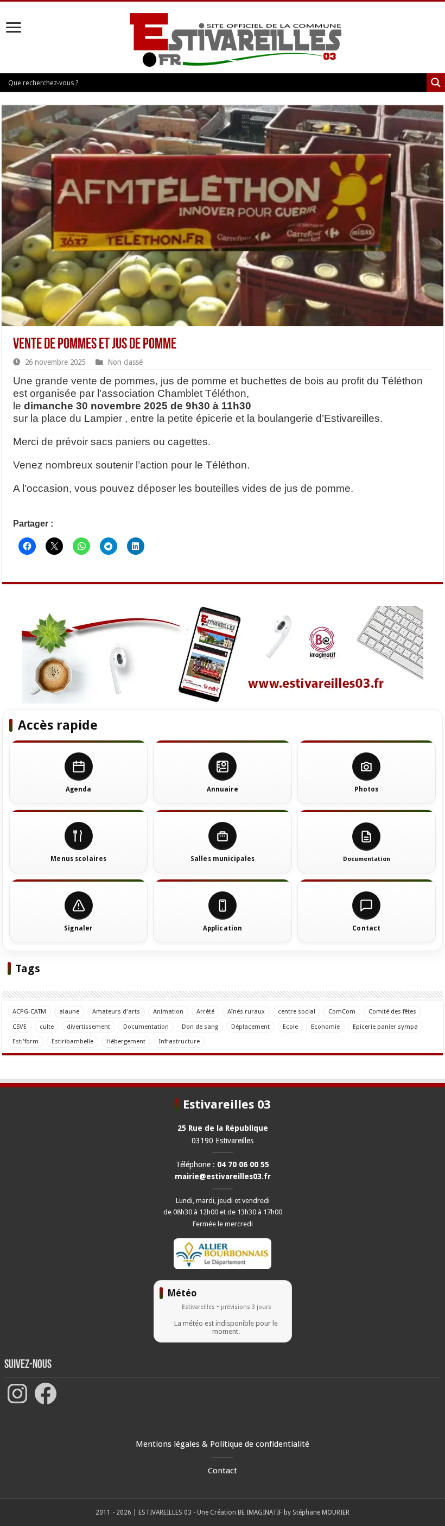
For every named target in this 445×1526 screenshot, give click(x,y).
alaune (69, 1011)
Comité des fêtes (392, 1011)
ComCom (341, 1011)
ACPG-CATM (29, 1011)
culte (47, 1026)
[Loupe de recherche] (436, 82)
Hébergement (125, 1041)
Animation (168, 1011)
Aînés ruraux (246, 1011)
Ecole (290, 1026)
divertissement (88, 1026)
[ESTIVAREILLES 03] (223, 41)
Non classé (125, 362)
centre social (296, 1011)
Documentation (146, 1026)
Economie (325, 1026)
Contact (222, 1471)
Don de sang (200, 1026)
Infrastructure (179, 1041)
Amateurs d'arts (116, 1011)
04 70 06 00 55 (243, 1164)
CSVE (19, 1026)
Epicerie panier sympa (385, 1026)
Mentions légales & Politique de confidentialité (222, 1444)
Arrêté (205, 1011)
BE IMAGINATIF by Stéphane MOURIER (293, 1512)
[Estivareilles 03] (222, 654)
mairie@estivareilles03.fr (223, 1176)
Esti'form (25, 1041)
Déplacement (250, 1026)
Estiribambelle (72, 1041)
